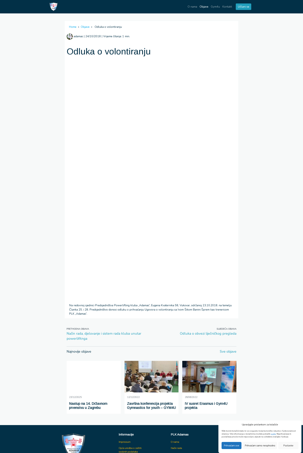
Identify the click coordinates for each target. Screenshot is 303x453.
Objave (204, 7)
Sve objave (228, 351)
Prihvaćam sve (231, 445)
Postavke (288, 445)
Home (72, 27)
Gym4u (215, 7)
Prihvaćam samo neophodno (260, 445)
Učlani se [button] (243, 7)
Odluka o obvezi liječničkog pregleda (208, 333)
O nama (192, 7)
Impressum (125, 442)
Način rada (176, 448)
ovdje (273, 433)
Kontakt (227, 7)
